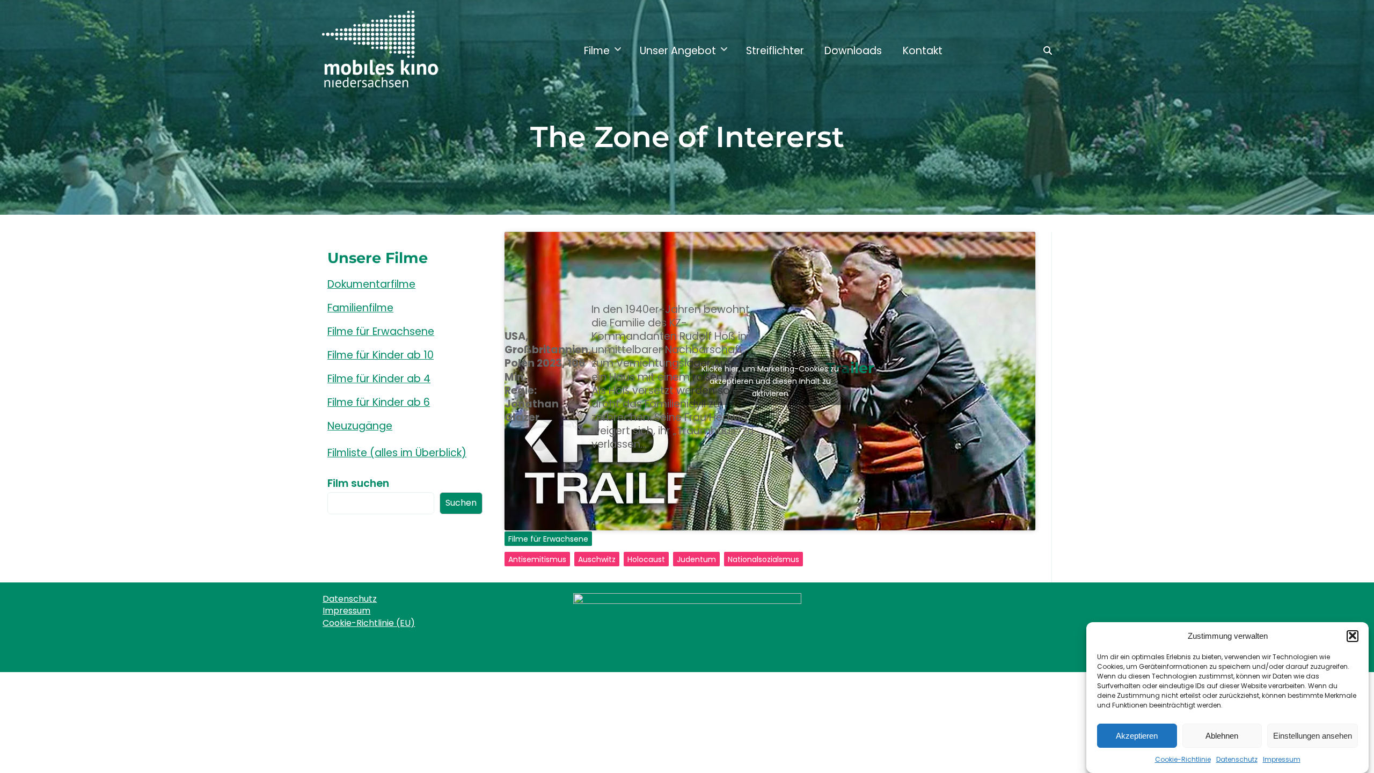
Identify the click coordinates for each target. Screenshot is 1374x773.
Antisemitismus (537, 559)
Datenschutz (1237, 759)
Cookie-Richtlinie (1183, 759)
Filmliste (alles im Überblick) (396, 453)
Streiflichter (775, 50)
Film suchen (358, 483)
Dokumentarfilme (371, 284)
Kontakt (922, 50)
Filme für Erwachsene (548, 538)
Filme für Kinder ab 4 (378, 378)
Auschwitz (597, 559)
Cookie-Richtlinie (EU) (369, 623)
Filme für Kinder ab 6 (378, 402)
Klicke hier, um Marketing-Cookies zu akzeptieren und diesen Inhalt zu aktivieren (770, 381)
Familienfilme (360, 308)
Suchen (461, 503)
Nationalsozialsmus (763, 559)
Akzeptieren (1137, 735)
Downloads (853, 50)
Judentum (696, 559)
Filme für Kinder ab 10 (380, 355)
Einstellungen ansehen (1312, 735)
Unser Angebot (678, 50)
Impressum (1281, 759)
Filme (597, 50)
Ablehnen (1221, 735)
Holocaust (646, 559)
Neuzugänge (359, 426)
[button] (1352, 635)
